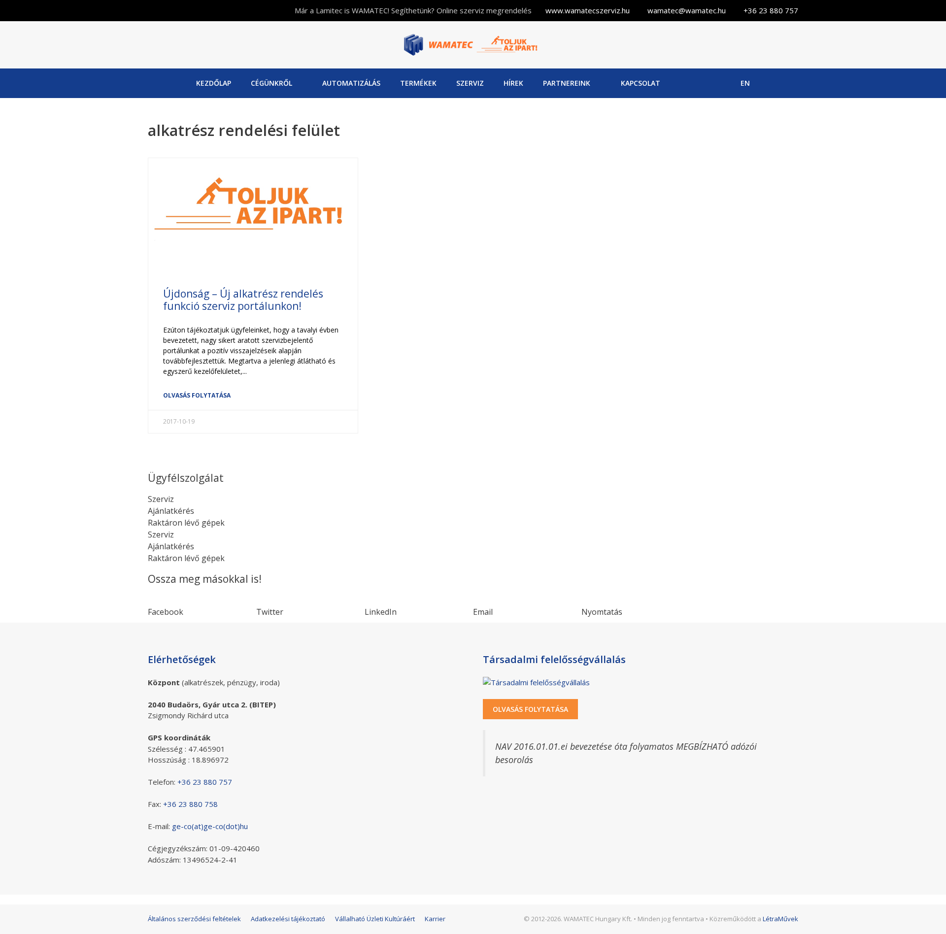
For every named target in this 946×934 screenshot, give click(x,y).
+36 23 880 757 (770, 10)
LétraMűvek (780, 918)
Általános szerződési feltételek (194, 918)
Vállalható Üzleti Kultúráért (375, 918)
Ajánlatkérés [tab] (171, 510)
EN (745, 83)
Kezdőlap (213, 83)
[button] (202, 606)
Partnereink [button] (566, 83)
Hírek (513, 83)
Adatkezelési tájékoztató (288, 918)
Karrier (435, 918)
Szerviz (470, 83)
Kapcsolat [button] (640, 83)
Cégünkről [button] (271, 83)
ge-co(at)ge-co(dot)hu (210, 826)
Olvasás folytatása (197, 395)
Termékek (418, 83)
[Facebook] (693, 83)
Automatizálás (351, 83)
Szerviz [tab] (161, 499)
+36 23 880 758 (190, 804)
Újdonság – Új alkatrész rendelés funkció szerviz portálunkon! (243, 300)
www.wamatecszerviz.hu (587, 10)
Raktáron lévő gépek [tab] (186, 522)
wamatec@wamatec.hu (686, 10)
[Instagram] (718, 83)
